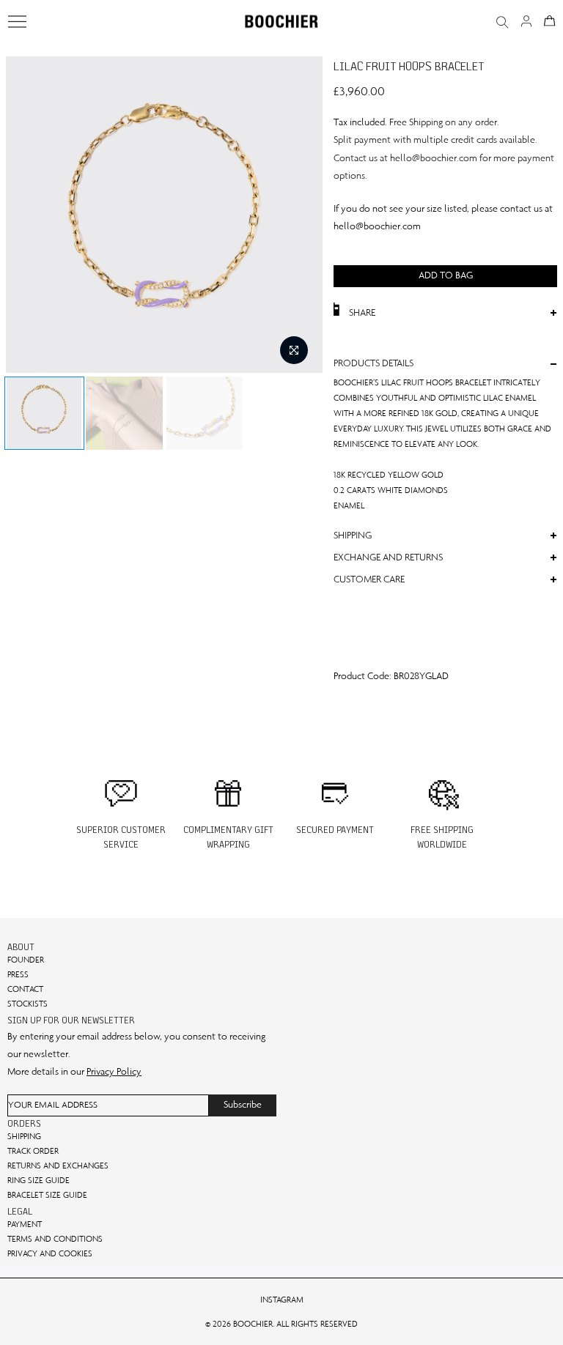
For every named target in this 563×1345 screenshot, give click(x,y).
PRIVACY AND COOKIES (49, 1253)
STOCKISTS (27, 1003)
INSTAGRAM (281, 1299)
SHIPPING (24, 1136)
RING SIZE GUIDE (38, 1180)
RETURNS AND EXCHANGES (57, 1165)
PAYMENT (24, 1224)
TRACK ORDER (33, 1151)
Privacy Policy (114, 1071)
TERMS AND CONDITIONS (55, 1239)
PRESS (18, 974)
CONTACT (25, 989)
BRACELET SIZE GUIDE (47, 1195)
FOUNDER (25, 960)
